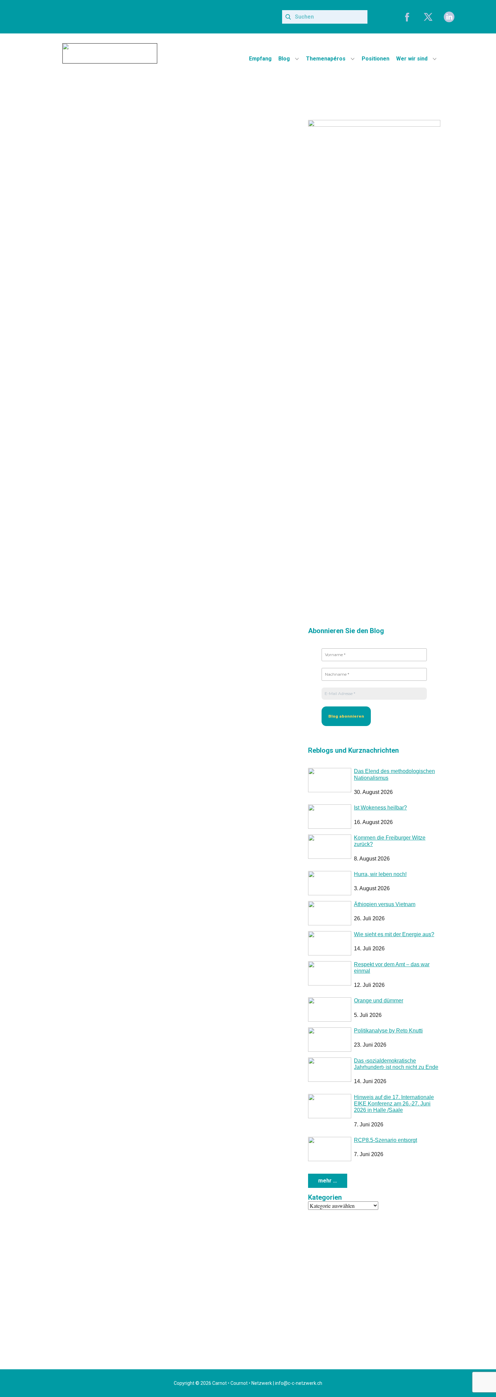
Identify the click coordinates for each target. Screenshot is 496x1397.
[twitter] (428, 16)
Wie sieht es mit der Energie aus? (394, 934)
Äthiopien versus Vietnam (384, 904)
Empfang (260, 58)
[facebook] (407, 16)
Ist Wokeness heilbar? (380, 807)
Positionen (375, 58)
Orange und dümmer (378, 1000)
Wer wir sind (412, 58)
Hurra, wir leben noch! (380, 874)
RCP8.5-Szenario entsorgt (385, 1140)
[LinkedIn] (449, 16)
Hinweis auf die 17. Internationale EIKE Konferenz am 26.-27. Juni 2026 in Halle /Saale (394, 1103)
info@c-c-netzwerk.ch (298, 1383)
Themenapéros (326, 58)
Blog (284, 58)
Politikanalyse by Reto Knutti (388, 1030)
